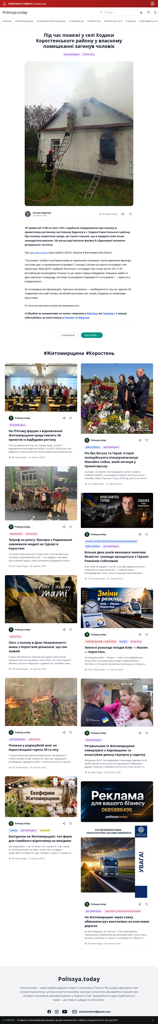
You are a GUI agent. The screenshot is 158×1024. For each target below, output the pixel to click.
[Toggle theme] (141, 12)
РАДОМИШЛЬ (16, 534)
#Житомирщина (64, 353)
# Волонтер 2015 (113, 21)
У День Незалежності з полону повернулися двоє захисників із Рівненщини (57, 1020)
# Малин (7, 21)
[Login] (155, 12)
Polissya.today (14, 12)
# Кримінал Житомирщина (51, 21)
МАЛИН (123, 641)
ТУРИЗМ (13, 830)
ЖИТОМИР (45, 830)
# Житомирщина (24, 21)
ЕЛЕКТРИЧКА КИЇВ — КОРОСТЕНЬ (101, 641)
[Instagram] (56, 1012)
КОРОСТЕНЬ (88, 54)
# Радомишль (76, 21)
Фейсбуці (92, 313)
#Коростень (100, 353)
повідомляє (41, 252)
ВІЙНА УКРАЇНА (93, 447)
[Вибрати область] (152, 3)
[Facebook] (49, 1012)
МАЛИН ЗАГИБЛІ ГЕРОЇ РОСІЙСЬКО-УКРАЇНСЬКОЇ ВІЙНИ (111, 541)
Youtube (69, 317)
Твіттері (108, 313)
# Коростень (94, 21)
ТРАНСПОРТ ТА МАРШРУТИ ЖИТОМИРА (122, 911)
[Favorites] (148, 12)
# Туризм (130, 21)
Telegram (83, 317)
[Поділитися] (122, 214)
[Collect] (130, 214)
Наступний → (92, 335)
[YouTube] (64, 1011)
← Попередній (67, 335)
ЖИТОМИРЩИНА (71, 54)
